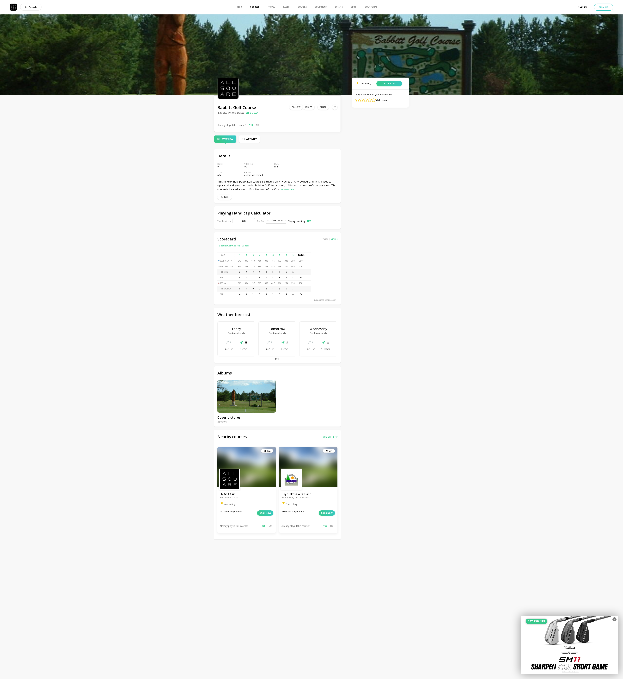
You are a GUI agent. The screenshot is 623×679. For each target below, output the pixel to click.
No (257, 125)
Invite (308, 107)
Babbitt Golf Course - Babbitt (234, 245)
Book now (265, 513)
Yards (325, 239)
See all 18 (328, 436)
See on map (252, 112)
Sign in (582, 7)
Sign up (603, 7)
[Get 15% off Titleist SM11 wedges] (569, 645)
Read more (287, 189)
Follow (296, 107)
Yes (251, 125)
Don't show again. (570, 671)
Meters (334, 239)
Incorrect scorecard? (325, 300)
